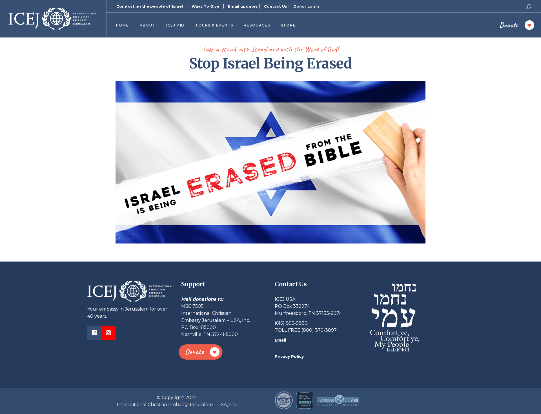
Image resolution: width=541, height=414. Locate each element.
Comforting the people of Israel (149, 6)
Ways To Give (205, 6)
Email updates (243, 6)
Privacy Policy (289, 356)
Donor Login (306, 6)
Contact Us (275, 6)
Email (280, 340)
